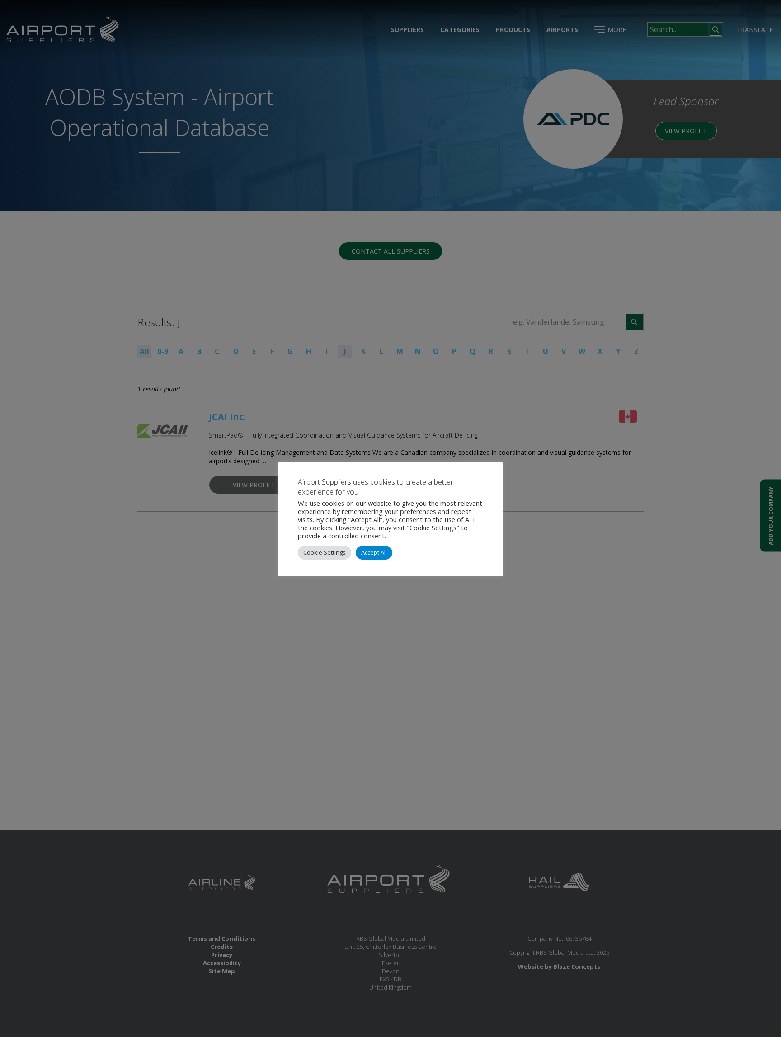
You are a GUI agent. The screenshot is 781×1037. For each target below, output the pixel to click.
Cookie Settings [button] (324, 552)
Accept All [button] (374, 552)
